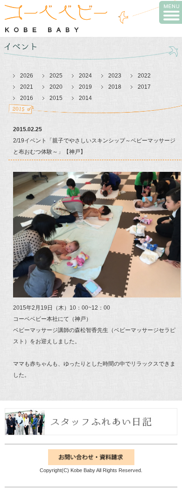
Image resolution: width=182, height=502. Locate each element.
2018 (114, 87)
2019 (85, 87)
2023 (114, 75)
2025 (56, 75)
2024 (85, 75)
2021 (26, 87)
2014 (85, 98)
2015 (56, 98)
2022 (144, 75)
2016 (26, 98)
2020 (56, 87)
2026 (26, 75)
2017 (144, 87)
